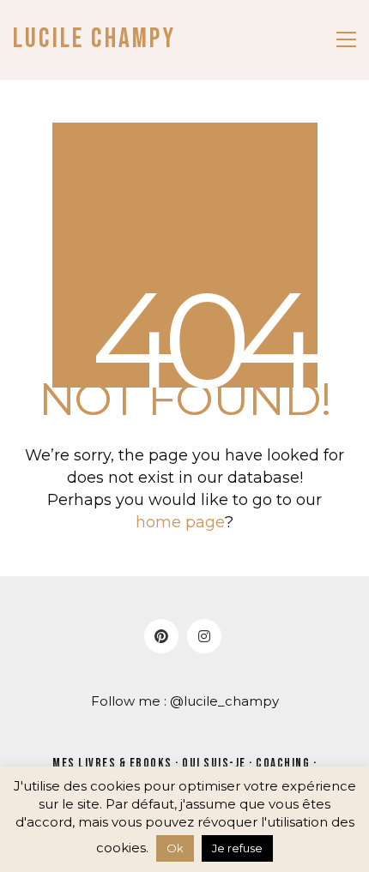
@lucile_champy (224, 701)
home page (180, 522)
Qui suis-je (214, 763)
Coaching (283, 763)
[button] (346, 39)
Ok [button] (175, 848)
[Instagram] (204, 636)
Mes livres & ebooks (112, 763)
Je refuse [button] (237, 848)
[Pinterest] (161, 636)
